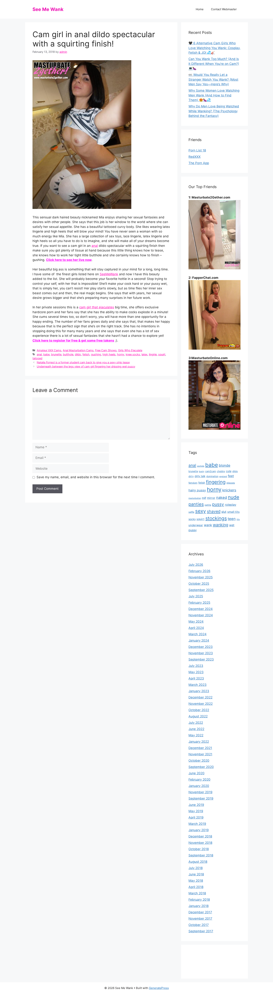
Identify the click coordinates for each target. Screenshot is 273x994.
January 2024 (198, 640)
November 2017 (200, 918)
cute (228, 471)
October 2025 (198, 583)
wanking (220, 524)
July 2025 (195, 596)
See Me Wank (48, 9)
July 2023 (195, 666)
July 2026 (195, 565)
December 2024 (200, 609)
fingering (215, 482)
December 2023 (200, 647)
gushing (96, 354)
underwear (195, 525)
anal (95, 246)
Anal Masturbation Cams (78, 350)
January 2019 (198, 830)
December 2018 (200, 836)
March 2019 (197, 824)
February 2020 (199, 779)
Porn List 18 (197, 150)
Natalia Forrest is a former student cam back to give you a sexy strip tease (83, 362)
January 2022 (198, 741)
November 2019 (200, 792)
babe (46, 354)
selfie (191, 512)
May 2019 (195, 811)
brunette (56, 354)
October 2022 (198, 710)
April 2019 (196, 817)
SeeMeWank (109, 274)
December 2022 (200, 697)
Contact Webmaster (224, 9)
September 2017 (200, 931)
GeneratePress (159, 988)
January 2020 (198, 786)
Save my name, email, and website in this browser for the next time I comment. (96, 477)
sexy (200, 511)
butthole (68, 354)
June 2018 (196, 874)
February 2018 (199, 899)
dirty (191, 476)
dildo (78, 354)
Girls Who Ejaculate (130, 350)
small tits (233, 512)
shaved (213, 511)
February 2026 (199, 571)
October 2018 (198, 849)
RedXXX (194, 157)
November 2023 (200, 653)
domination (212, 476)
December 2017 (200, 912)
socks (192, 519)
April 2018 (195, 887)
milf (204, 497)
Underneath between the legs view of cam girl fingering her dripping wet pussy (86, 366)
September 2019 (200, 798)
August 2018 (197, 862)
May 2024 (196, 621)
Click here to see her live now (69, 260)
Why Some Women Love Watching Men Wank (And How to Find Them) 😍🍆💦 (213, 95)
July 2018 (195, 868)
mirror (211, 498)
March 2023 (197, 685)
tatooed (37, 358)
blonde (224, 465)
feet (231, 476)
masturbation (194, 498)
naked (221, 497)
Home (200, 9)
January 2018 (198, 906)
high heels (109, 354)
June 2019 (196, 805)
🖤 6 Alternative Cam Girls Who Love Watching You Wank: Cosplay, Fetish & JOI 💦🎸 (214, 47)
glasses (230, 482)
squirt (161, 354)
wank (208, 525)
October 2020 (198, 760)
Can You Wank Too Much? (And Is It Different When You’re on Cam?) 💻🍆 (213, 63)
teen (232, 519)
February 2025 (199, 602)
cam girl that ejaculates (96, 307)
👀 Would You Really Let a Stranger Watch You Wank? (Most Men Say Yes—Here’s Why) (213, 79)
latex (144, 354)
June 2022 (196, 729)
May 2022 (195, 735)
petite (208, 505)
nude (233, 497)
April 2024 (196, 628)
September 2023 (201, 659)
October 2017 (198, 925)
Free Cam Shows (106, 350)
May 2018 (195, 880)
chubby (221, 471)
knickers (229, 490)
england (223, 476)
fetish (86, 354)
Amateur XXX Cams (49, 350)
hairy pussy (197, 490)
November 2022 (200, 704)
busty (201, 471)
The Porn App (198, 163)
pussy (218, 504)
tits (238, 519)
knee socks (133, 354)
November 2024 (200, 615)
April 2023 (196, 678)
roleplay (230, 504)
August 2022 (198, 716)
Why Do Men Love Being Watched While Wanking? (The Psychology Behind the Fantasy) (213, 111)
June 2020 (196, 773)
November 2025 (200, 577)
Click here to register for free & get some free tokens (73, 340)
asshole (200, 466)
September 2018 (200, 855)
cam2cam (210, 471)
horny (120, 354)
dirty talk (200, 476)
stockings (216, 518)
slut (223, 512)
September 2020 (201, 767)
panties (196, 504)
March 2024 (197, 634)
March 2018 (197, 893)
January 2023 (198, 691)
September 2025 (201, 590)
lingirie (153, 354)
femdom (192, 482)
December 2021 (200, 748)
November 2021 (200, 754)
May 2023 (196, 672)
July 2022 (195, 722)
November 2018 (200, 843)
